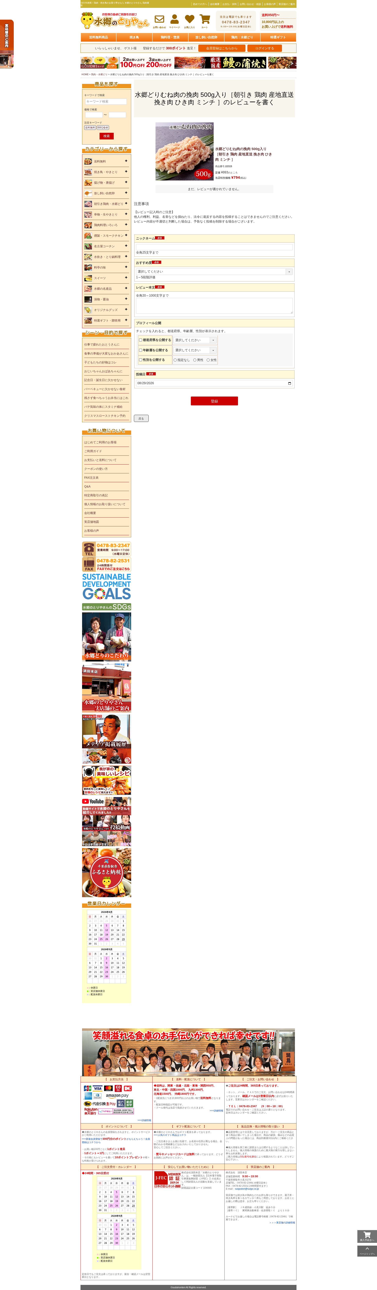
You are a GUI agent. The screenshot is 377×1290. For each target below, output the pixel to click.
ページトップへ (367, 1254)
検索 (106, 136)
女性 (213, 360)
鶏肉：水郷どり (242, 37)
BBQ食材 (103, 127)
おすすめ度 (148, 262)
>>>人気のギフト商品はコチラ (170, 1135)
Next (292, 63)
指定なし (184, 360)
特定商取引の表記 (96, 495)
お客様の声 (270, 4)
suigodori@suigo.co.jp (247, 1188)
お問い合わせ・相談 (250, 4)
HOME (85, 74)
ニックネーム (149, 238)
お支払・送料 (229, 4)
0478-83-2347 (236, 21)
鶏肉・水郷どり (99, 74)
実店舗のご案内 (287, 4)
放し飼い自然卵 (206, 37)
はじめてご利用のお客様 (100, 442)
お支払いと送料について (100, 460)
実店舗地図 (91, 521)
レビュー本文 (149, 287)
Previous (85, 63)
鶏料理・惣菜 (170, 37)
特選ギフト (278, 37)
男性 (200, 360)
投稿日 (145, 374)
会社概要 (215, 4)
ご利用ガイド (93, 451)
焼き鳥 (134, 37)
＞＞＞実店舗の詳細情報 (282, 1222)
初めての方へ (200, 4)
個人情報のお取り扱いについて (104, 504)
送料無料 (90, 127)
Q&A (87, 486)
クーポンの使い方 (96, 468)
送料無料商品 (98, 37)
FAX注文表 (91, 477)
